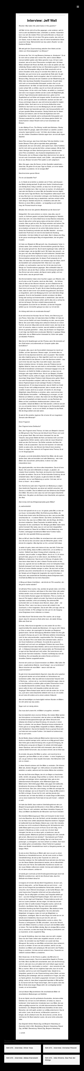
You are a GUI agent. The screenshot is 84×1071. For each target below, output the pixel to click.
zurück (23, 1033)
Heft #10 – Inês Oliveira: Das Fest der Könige (60, 1059)
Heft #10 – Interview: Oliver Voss (19, 1048)
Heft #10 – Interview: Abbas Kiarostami (22, 1058)
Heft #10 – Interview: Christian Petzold (61, 1048)
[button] (78, 6)
